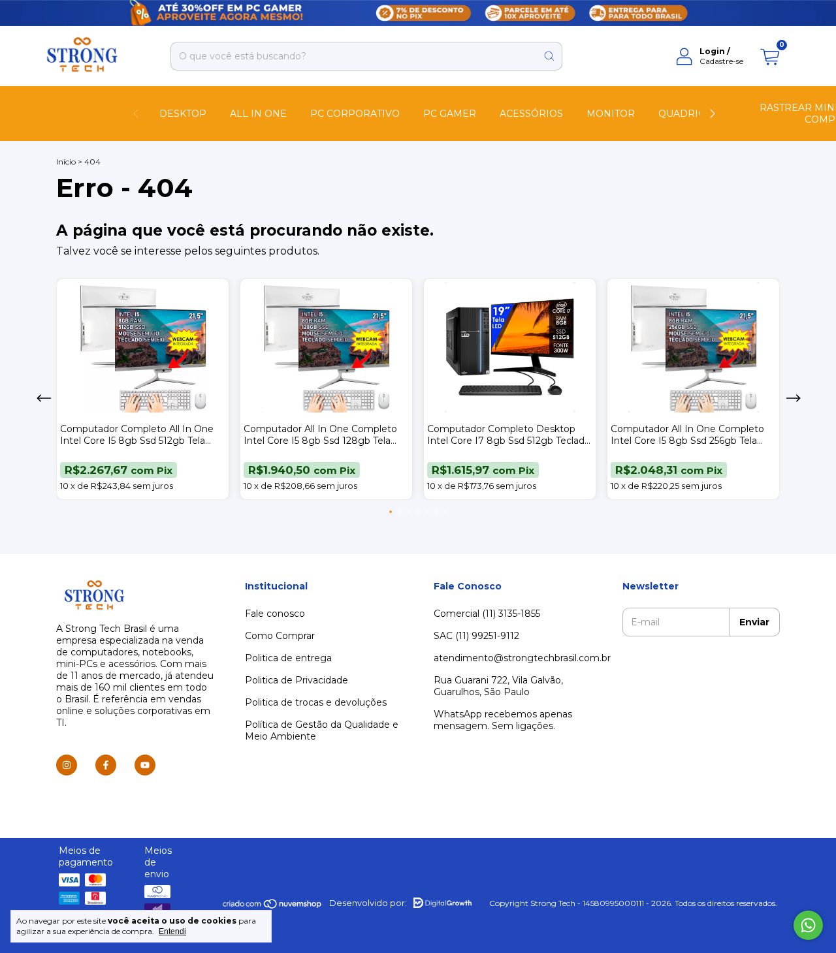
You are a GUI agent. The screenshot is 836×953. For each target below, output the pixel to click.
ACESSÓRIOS (531, 113)
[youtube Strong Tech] (145, 765)
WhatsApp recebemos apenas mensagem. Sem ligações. (503, 720)
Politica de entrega (288, 658)
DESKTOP (182, 113)
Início (66, 161)
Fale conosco (275, 613)
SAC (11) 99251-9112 (476, 636)
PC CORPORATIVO (355, 113)
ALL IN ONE (258, 113)
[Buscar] (549, 56)
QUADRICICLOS (696, 113)
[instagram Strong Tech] (66, 765)
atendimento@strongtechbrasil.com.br (522, 658)
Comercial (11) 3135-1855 (487, 613)
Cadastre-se (721, 61)
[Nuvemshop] (272, 906)
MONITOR (611, 113)
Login (712, 51)
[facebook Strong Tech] (105, 765)
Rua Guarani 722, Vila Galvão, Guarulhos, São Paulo (498, 686)
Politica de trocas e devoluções (316, 702)
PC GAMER (449, 113)
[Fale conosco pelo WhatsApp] (808, 925)
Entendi (172, 931)
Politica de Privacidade (296, 680)
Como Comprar (280, 636)
